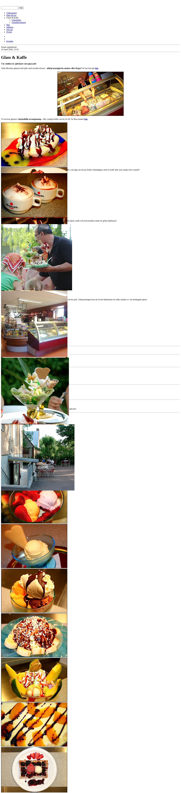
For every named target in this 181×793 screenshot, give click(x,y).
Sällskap (9, 27)
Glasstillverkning (19, 22)
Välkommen (11, 13)
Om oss (9, 29)
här (96, 68)
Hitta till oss (11, 15)
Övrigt (9, 32)
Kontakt (9, 41)
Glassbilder (16, 20)
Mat (8, 25)
